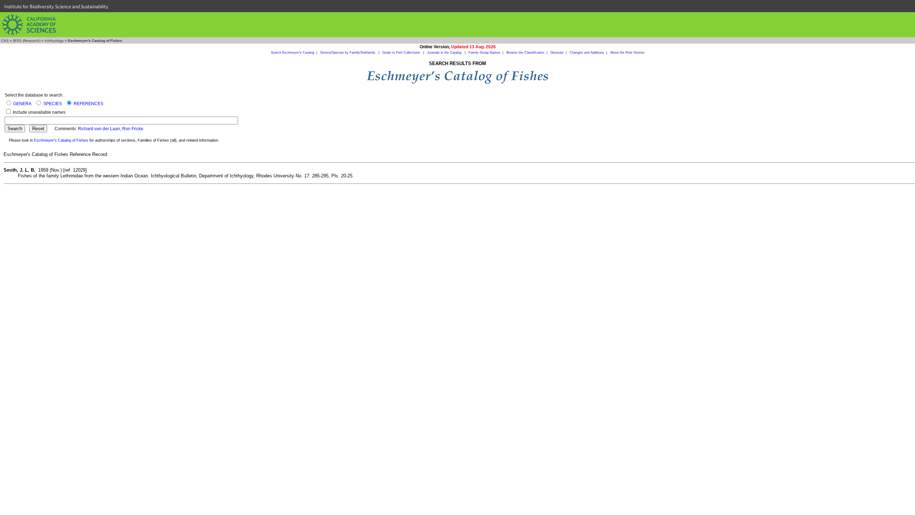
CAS (5, 41)
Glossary (557, 52)
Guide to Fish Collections (401, 52)
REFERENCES (88, 103)
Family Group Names (484, 52)
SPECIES (52, 103)
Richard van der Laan (99, 128)
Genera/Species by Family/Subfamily (348, 52)
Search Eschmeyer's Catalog (292, 52)
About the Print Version (627, 52)
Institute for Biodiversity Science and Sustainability (56, 6)
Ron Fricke (132, 128)
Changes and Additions (587, 52)
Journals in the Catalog (445, 52)
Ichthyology (54, 41)
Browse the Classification (525, 52)
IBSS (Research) (26, 41)
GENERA (22, 103)
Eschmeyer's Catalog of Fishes (61, 140)
